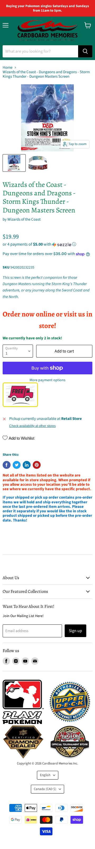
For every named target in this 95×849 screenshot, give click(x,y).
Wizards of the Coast (24, 219)
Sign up (75, 631)
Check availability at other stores (32, 426)
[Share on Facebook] (7, 465)
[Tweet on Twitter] (17, 465)
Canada (45, 789)
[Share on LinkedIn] (27, 465)
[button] (47, 244)
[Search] (85, 51)
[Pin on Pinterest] (37, 465)
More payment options (47, 380)
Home (7, 67)
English (45, 775)
